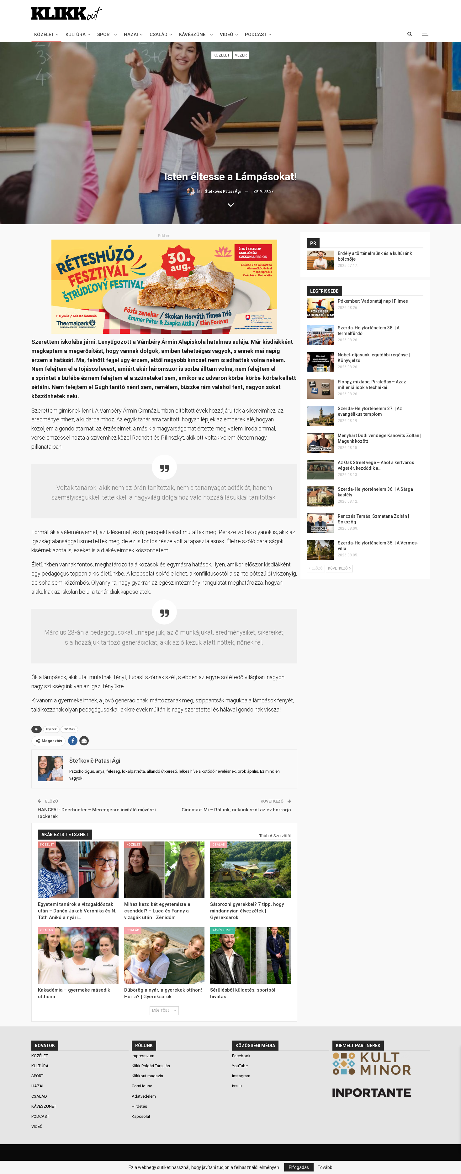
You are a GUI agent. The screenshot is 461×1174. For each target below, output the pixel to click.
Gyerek (51, 729)
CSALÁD (158, 34)
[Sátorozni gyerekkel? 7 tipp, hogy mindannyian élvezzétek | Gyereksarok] (250, 869)
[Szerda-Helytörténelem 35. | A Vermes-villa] (320, 550)
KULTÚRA (76, 34)
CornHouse (142, 1086)
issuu (237, 1086)
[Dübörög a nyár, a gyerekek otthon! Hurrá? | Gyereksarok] (164, 955)
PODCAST (256, 34)
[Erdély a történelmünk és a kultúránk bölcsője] (320, 261)
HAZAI (131, 34)
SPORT (104, 34)
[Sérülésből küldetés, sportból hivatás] (250, 955)
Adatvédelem (144, 1096)
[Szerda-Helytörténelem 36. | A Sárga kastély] (320, 496)
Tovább (325, 1167)
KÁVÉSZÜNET (193, 34)
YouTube (240, 1065)
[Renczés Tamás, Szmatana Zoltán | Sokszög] (320, 523)
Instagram (241, 1076)
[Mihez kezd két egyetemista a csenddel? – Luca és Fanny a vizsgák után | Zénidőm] (164, 869)
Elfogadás (299, 1167)
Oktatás (69, 729)
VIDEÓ (226, 34)
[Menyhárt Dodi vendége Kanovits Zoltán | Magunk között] (320, 443)
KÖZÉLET (44, 34)
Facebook (241, 1055)
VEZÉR (241, 55)
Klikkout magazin (147, 1076)
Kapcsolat (141, 1116)
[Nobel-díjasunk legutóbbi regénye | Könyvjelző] (320, 362)
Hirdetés (139, 1106)
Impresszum (143, 1055)
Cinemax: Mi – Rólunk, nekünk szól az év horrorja (236, 810)
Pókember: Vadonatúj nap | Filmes (373, 301)
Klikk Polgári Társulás (151, 1065)
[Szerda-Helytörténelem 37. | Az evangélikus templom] (320, 416)
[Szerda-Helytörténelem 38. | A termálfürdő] (320, 335)
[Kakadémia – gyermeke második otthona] (78, 955)
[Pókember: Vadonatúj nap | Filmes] (320, 308)
